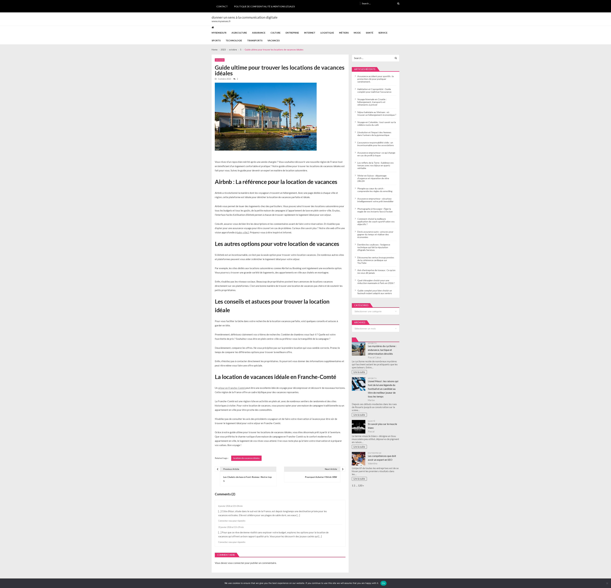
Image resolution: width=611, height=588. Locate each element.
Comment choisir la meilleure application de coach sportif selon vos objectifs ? (376, 221)
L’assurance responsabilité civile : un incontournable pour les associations (375, 144)
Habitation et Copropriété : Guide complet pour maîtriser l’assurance (374, 90)
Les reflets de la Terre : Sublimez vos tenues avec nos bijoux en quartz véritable (375, 165)
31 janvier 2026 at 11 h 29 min (231, 527)
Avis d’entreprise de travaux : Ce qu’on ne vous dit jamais (376, 271)
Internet (309, 32)
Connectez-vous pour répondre (231, 521)
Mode (357, 32)
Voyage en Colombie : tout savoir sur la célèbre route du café (376, 123)
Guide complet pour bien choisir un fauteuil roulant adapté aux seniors (374, 292)
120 (360, 485)
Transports (254, 40)
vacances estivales (228, 515)
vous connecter (236, 562)
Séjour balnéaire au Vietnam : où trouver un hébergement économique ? (376, 113)
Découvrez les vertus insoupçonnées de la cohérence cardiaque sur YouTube (375, 260)
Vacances (273, 40)
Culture (275, 32)
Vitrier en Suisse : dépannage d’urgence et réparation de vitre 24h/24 (373, 178)
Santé (369, 32)
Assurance (258, 32)
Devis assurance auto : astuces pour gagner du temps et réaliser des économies (375, 234)
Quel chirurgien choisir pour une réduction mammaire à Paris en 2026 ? (376, 281)
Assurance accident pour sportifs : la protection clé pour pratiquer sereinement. (375, 79)
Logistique (327, 32)
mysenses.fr (219, 32)
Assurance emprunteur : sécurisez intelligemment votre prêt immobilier (375, 200)
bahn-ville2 (243, 232)
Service (382, 32)
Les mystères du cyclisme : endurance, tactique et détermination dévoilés (382, 349)
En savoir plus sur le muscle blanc (382, 425)
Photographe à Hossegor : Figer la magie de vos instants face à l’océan (375, 210)
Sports (216, 40)
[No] (607, 583)
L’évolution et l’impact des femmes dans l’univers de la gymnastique (374, 133)
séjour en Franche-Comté (231, 387)
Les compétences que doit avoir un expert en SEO (382, 457)
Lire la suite (359, 372)
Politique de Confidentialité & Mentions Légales (264, 6)
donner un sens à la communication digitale (244, 17)
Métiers (344, 32)
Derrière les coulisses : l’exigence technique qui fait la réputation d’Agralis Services (373, 247)
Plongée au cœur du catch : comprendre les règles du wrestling (374, 190)
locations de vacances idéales (246, 458)
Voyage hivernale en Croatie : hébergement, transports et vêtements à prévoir (371, 102)
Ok (383, 583)
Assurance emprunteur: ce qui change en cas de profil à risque (376, 154)
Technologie (234, 40)
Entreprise (292, 32)
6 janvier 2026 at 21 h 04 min (230, 506)
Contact (222, 6)
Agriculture (239, 32)
